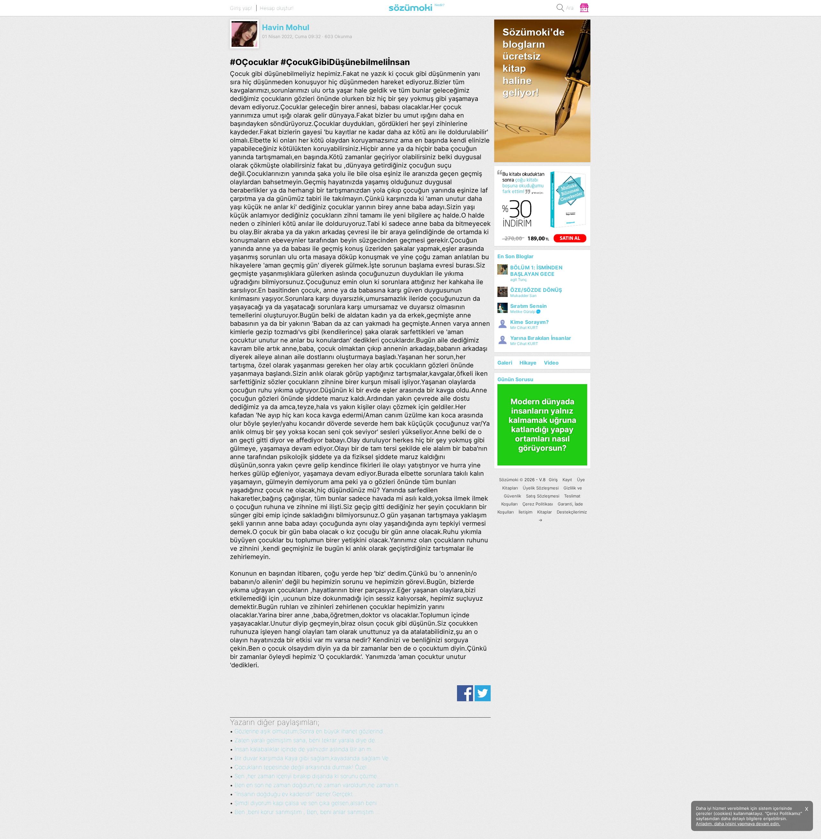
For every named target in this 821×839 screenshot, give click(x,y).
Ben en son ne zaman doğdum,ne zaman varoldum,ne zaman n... (318, 785)
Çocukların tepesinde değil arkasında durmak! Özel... (302, 767)
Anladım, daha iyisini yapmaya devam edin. (738, 823)
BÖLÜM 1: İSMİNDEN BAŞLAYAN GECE (536, 270)
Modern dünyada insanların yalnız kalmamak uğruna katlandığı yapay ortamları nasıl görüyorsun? (542, 425)
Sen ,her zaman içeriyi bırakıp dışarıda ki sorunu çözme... (308, 776)
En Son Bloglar (515, 256)
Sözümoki (508, 479)
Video (551, 362)
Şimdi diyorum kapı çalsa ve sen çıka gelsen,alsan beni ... (308, 803)
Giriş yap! (241, 8)
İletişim (525, 511)
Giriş (553, 479)
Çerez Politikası (537, 503)
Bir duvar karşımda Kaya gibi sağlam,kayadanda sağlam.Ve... (313, 758)
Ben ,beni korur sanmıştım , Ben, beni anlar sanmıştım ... (307, 812)
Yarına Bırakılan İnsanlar (540, 338)
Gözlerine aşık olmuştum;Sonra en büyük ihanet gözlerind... (311, 731)
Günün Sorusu (515, 379)
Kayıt (567, 479)
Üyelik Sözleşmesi (541, 487)
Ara (570, 7)
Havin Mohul (285, 27)
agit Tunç (518, 279)
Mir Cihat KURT (524, 327)
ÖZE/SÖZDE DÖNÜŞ (536, 290)
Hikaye (528, 362)
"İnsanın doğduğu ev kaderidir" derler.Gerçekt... (296, 794)
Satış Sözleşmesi (542, 495)
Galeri (504, 362)
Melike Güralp (522, 311)
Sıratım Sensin (528, 306)
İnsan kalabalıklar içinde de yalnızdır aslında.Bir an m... (305, 749)
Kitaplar (544, 511)
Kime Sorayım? (529, 322)
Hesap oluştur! (276, 8)
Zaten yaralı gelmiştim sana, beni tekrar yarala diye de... (307, 740)
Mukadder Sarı (523, 295)
